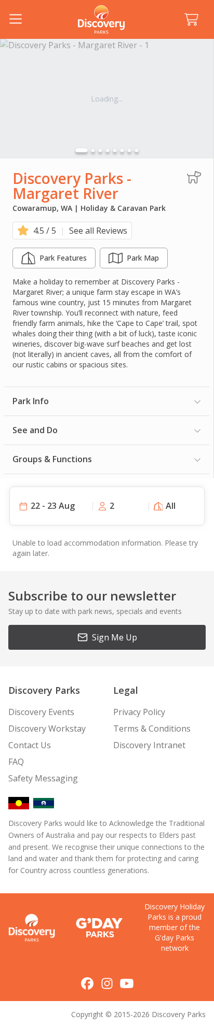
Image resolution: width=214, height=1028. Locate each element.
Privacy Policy (139, 712)
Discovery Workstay (47, 728)
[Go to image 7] (129, 150)
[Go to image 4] (107, 150)
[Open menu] (15, 19)
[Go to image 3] (100, 150)
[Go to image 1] (81, 150)
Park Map (143, 258)
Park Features (63, 258)
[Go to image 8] (137, 150)
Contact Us (29, 745)
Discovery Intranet (149, 745)
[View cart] (191, 19)
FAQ (16, 761)
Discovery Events (41, 712)
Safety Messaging (43, 778)
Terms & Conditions (152, 728)
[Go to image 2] (93, 150)
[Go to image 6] (122, 150)
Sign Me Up (114, 637)
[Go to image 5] (115, 150)
